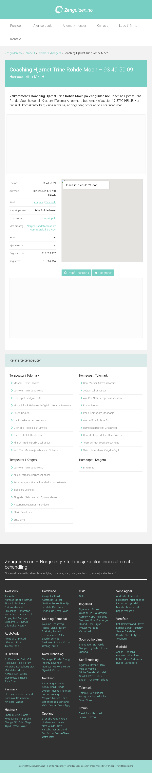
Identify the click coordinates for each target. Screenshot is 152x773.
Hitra (102, 665)
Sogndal (83, 651)
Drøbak (9, 607)
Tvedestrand (12, 645)
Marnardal (132, 607)
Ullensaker (11, 625)
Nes (7, 614)
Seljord (96, 696)
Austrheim (47, 599)
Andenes (60, 683)
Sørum (24, 621)
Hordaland (49, 591)
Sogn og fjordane (91, 639)
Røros (91, 676)
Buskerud (11, 654)
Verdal (56, 670)
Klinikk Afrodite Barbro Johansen (31, 442)
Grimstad (20, 638)
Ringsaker (26, 718)
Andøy (45, 686)
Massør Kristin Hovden (26, 383)
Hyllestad (94, 648)
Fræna (45, 627)
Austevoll (55, 596)
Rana (64, 698)
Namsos (46, 666)
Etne (62, 603)
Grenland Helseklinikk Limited (30, 427)
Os (52, 610)
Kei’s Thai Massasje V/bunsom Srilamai (36, 450)
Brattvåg (47, 631)
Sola (92, 620)
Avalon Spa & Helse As (96, 420)
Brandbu (47, 718)
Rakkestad (137, 659)
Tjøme (137, 635)
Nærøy (56, 666)
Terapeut (29, 53)
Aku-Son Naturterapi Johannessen (102, 398)
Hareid (57, 631)
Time (90, 624)
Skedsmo (10, 621)
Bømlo (55, 603)
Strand (83, 624)
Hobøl (119, 659)
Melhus (92, 668)
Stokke (120, 635)
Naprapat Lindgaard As (27, 398)
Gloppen (83, 648)
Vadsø (19, 701)
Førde (101, 644)
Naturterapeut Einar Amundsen (31, 504)
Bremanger (85, 644)
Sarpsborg (130, 662)
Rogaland (85, 604)
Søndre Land (59, 729)
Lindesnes (122, 603)
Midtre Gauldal (87, 672)
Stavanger (102, 620)
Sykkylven (47, 642)
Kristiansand (137, 599)
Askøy (45, 596)
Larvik (128, 627)
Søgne (119, 610)
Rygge (119, 662)
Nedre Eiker (11, 673)
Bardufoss (85, 713)
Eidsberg (129, 651)
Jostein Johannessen (94, 390)
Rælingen (23, 618)
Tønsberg (121, 638)
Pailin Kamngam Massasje (98, 412)
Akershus (11, 591)
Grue (17, 714)
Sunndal (55, 638)
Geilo (23, 659)
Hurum (27, 662)
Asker (12, 596)
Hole (19, 662)
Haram (62, 627)
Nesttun (46, 603)
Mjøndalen (10, 670)
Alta (7, 694)
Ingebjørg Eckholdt (23, 489)
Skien (82, 700)
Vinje (89, 700)
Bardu (53, 686)
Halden (135, 655)
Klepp (92, 616)
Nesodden (16, 614)
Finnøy (95, 609)
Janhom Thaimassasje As (28, 390)
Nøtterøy (137, 627)
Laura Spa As (21, 412)
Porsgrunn (85, 696)
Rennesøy (102, 616)
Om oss (102, 26)
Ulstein (58, 642)
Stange (9, 722)
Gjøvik (56, 718)
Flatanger (47, 659)
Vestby (22, 625)
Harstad (97, 713)
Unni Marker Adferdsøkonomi (30, 420)
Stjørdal (46, 670)
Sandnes (84, 620)
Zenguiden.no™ (82, 766)
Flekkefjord (122, 599)
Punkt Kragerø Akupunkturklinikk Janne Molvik (39, 482)
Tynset (15, 725)
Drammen (14, 659)
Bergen (59, 599)
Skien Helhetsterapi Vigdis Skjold (101, 450)
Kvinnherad (58, 607)
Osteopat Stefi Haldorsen (27, 435)
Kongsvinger (12, 718)
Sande (120, 631)
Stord (58, 610)
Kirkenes (9, 701)
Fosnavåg (58, 624)
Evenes (46, 690)
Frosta (58, 659)
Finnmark (11, 689)
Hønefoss (10, 666)
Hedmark (11, 710)
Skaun (82, 679)
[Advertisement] (76, 144)
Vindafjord (85, 631)
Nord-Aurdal (49, 725)
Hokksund (10, 662)
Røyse (23, 677)
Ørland (104, 679)
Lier (32, 666)
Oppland (47, 713)
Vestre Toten (62, 733)
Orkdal (83, 676)
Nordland (48, 678)
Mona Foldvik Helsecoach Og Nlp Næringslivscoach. (42, 405)
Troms (83, 708)
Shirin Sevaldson (22, 512)
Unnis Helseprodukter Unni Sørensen (103, 435)
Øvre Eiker (10, 681)
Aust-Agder (13, 633)
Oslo (82, 591)
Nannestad (24, 610)
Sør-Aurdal (48, 733)
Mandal (120, 607)
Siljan (104, 696)
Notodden (98, 692)
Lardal (120, 627)
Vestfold (122, 619)
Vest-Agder (124, 591)
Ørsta (54, 645)
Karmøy (83, 616)
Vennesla (129, 610)
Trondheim (93, 679)
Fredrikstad (123, 655)
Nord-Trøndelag (53, 654)
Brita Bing (19, 519)
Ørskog (46, 645)
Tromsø (91, 717)
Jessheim (19, 607)
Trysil (8, 725)
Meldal (83, 668)
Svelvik (129, 635)
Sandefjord (131, 631)
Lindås (46, 610)
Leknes (46, 694)
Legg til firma (128, 26)
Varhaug (93, 627)
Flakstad (65, 690)
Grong (66, 659)
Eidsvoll (9, 603)
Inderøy (46, 662)
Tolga (28, 722)
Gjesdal (83, 612)
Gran (64, 718)
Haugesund (100, 612)
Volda (66, 642)
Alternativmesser (74, 26)
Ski (18, 621)
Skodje (45, 638)
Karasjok (10, 698)
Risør (19, 642)
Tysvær (83, 627)
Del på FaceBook (78, 272)
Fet (16, 603)
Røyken (23, 673)
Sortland (64, 701)
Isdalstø (46, 607)
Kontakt (15, 39)
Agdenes (84, 665)
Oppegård (11, 618)
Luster (104, 648)
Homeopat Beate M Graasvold (100, 427)
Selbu (99, 676)
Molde (61, 635)
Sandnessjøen (50, 701)
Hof (118, 624)
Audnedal (121, 596)
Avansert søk (42, 26)
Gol (29, 659)
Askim (119, 651)
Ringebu (46, 729)
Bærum (28, 599)
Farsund (133, 596)
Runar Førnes (90, 405)
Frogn (22, 603)
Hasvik (30, 694)
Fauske (55, 690)
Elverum (9, 714)
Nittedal (27, 614)
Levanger (56, 662)
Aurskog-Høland (14, 599)
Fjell (68, 603)
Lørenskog (10, 610)
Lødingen (56, 694)
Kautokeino (22, 698)
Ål (6, 659)
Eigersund (84, 609)
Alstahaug (48, 683)
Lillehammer (49, 722)
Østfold (121, 647)
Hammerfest (17, 694)
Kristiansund (49, 635)
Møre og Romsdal (54, 619)
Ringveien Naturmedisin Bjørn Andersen (35, 497)
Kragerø (56, 53)
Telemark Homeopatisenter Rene (101, 442)
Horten (140, 624)
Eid (94, 644)
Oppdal (101, 672)
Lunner (61, 722)
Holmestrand (128, 624)
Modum (22, 670)
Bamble (83, 692)
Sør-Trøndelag (89, 660)
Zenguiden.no (13, 53)
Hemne (94, 665)
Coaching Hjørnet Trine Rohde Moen (57, 96)
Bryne (98, 624)
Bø (90, 692)
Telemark (43, 53)
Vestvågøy (64, 705)
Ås (6, 596)
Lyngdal (133, 603)
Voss (65, 610)
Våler (24, 725)
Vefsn (45, 705)
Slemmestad (12, 677)
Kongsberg (22, 666)
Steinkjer (66, 666)
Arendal (9, 638)
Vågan (53, 705)
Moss (127, 659)
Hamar (25, 714)
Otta (59, 725)
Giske (53, 627)
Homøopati (49, 218)
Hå (90, 612)
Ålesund (46, 624)
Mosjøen (46, 698)
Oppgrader (105, 272)
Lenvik (82, 717)
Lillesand (10, 642)
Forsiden (16, 26)
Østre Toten (48, 736)
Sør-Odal (19, 722)
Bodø (61, 686)
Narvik (56, 698)
